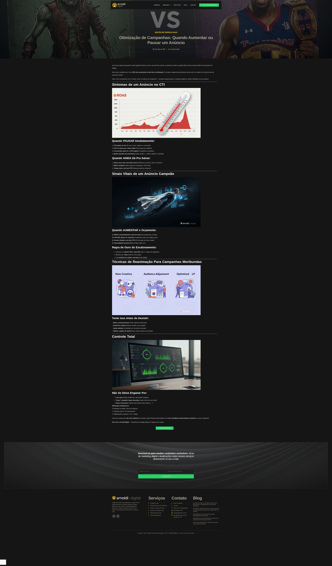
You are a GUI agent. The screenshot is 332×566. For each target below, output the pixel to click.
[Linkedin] (118, 516)
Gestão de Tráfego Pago (166, 32)
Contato (193, 5)
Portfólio (177, 5)
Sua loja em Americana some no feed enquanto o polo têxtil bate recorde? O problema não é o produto (206, 510)
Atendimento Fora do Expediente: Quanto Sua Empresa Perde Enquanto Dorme (205, 519)
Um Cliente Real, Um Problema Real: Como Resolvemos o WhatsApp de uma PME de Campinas (205, 504)
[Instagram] (114, 516)
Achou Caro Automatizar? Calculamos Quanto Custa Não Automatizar (205, 523)
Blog (185, 5)
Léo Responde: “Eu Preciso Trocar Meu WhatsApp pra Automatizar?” (204, 514)
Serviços (166, 5)
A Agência (157, 5)
